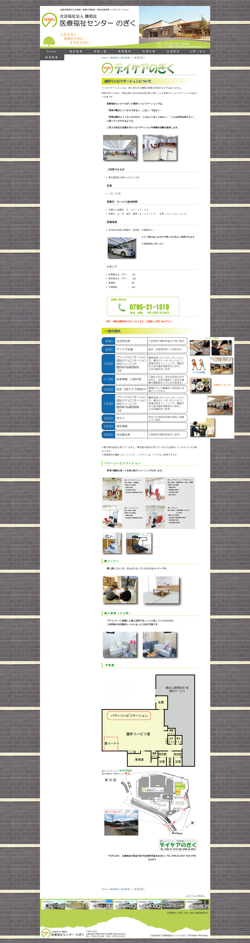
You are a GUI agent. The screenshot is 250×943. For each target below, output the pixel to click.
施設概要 (76, 51)
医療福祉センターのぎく (125, 27)
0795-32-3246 (97, 936)
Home (52, 51)
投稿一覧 (100, 51)
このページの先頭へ (195, 895)
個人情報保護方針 (199, 913)
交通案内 (173, 51)
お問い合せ (198, 51)
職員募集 (52, 57)
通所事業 (125, 57)
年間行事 (149, 51)
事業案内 (124, 51)
